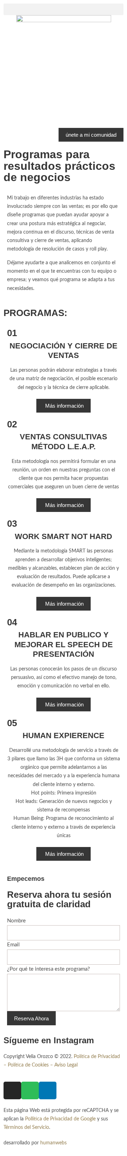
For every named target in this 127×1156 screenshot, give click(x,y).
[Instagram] (12, 1090)
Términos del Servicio (26, 1127)
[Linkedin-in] (47, 1090)
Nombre (16, 920)
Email (13, 944)
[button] (63, 9)
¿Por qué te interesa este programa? (48, 969)
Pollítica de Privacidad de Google (60, 1119)
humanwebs (53, 1142)
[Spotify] (30, 1090)
